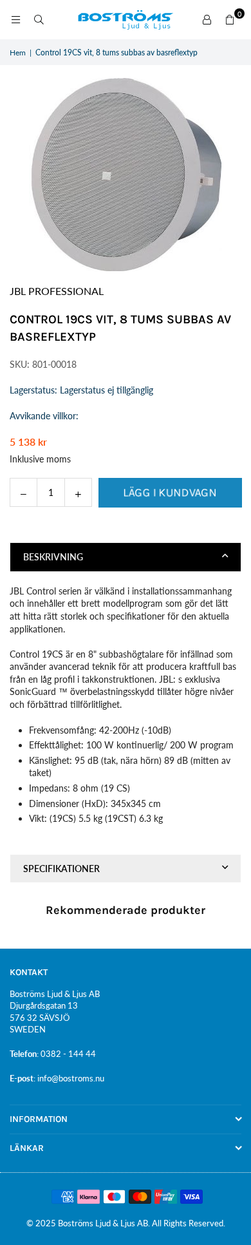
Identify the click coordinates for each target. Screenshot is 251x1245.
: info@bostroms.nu (68, 1078)
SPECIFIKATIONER (61, 868)
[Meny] (15, 19)
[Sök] (38, 19)
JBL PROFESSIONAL (57, 291)
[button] (229, 20)
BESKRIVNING (53, 556)
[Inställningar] (206, 20)
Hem (18, 52)
